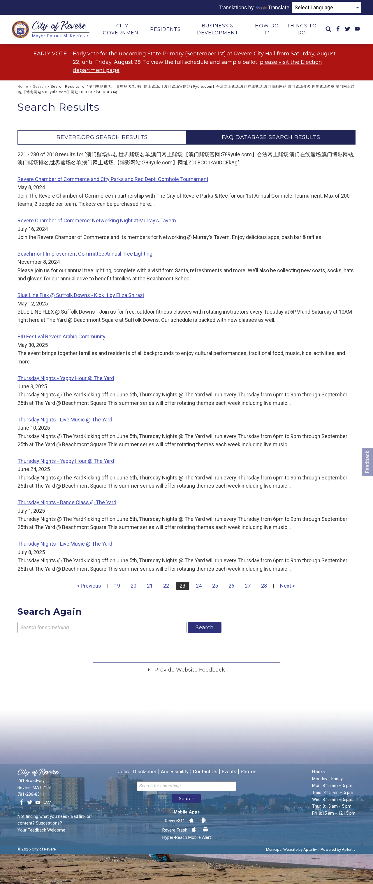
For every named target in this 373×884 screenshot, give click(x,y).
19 (117, 586)
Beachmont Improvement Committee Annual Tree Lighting (84, 254)
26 (231, 586)
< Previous (89, 586)
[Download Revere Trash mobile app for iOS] (194, 829)
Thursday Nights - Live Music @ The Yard (64, 419)
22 (166, 586)
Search (39, 87)
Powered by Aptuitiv (338, 849)
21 (150, 586)
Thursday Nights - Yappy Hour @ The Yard (65, 378)
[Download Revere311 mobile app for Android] (203, 820)
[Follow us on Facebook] (21, 802)
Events (229, 771)
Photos (248, 771)
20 (133, 586)
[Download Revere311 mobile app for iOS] (191, 820)
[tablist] (186, 137)
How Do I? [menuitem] (267, 29)
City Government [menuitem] (122, 29)
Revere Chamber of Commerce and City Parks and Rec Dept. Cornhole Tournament (112, 179)
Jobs (123, 771)
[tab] (101, 137)
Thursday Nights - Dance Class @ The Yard (66, 502)
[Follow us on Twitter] (30, 802)
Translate (278, 7)
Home (22, 87)
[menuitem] (328, 29)
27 (248, 586)
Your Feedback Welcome (41, 830)
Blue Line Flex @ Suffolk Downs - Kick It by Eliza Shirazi (80, 295)
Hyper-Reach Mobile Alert (186, 837)
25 (215, 586)
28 (264, 586)
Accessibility (175, 771)
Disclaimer (144, 771)
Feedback (367, 462)
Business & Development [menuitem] (217, 29)
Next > (287, 586)
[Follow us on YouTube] (38, 802)
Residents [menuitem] (165, 29)
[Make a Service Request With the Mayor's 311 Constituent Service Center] (47, 802)
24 (199, 586)
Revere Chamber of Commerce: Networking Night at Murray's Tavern (96, 220)
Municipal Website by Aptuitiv (291, 849)
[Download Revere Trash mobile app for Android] (205, 829)
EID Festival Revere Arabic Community (61, 336)
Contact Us (205, 771)
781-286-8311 (30, 794)
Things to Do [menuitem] (302, 29)
